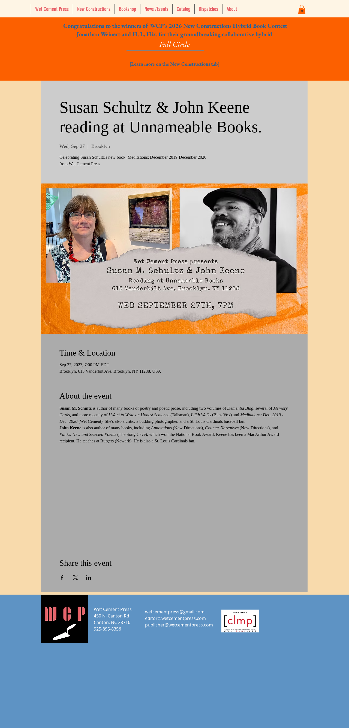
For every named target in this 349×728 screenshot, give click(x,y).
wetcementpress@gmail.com (174, 612)
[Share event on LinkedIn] (88, 577)
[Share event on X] (75, 577)
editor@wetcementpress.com (175, 618)
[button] (302, 9)
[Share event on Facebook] (62, 577)
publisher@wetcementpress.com (179, 625)
